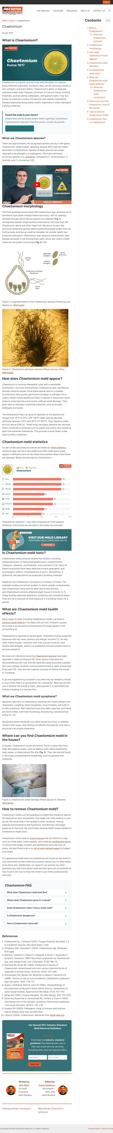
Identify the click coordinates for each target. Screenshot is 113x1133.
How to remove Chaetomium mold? (99, 113)
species (45, 656)
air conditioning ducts (60, 841)
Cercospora (24, 1108)
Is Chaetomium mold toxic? (96, 72)
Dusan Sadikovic (47, 1085)
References (99, 122)
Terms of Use (107, 1128)
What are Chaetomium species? (99, 37)
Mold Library (8, 20)
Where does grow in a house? (29, 900)
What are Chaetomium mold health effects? (98, 80)
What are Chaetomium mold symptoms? (100, 92)
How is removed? (22, 923)
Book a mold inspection (20, 128)
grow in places (37, 838)
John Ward (24, 1085)
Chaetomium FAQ (97, 119)
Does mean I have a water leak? (30, 908)
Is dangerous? (21, 915)
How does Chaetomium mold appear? (98, 55)
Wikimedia (18, 305)
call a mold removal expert (47, 848)
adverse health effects (13, 622)
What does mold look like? (27, 892)
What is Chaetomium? (96, 29)
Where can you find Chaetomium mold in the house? (99, 104)
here (12, 951)
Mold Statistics (58, 447)
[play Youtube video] (37, 184)
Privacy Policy (94, 1128)
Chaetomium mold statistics (98, 64)
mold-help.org (57, 1015)
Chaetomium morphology (95, 47)
